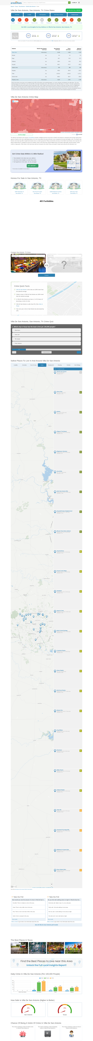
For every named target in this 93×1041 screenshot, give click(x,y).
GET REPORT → (32, 165)
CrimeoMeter (31, 137)
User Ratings (77, 365)
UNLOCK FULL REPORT (74, 10)
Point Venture (18, 343)
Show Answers (46, 352)
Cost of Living (33, 365)
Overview (17, 14)
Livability (74, 2)
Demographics (42, 14)
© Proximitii (62, 132)
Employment (51, 365)
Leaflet (81, 132)
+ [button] (80, 101)
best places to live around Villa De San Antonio (23, 889)
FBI (52, 40)
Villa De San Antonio (31, 6)
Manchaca (17, 330)
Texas (16, 6)
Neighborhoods (74, 14)
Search (12, 6)
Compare (47, 275)
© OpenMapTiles (77, 132)
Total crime (14, 52)
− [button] (80, 103)
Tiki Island (17, 339)
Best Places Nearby (58, 14)
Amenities (24, 365)
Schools (68, 365)
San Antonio (22, 6)
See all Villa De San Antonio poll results (46, 925)
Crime (42, 365)
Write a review (14, 921)
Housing (60, 365)
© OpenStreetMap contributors (69, 132)
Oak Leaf (17, 334)
